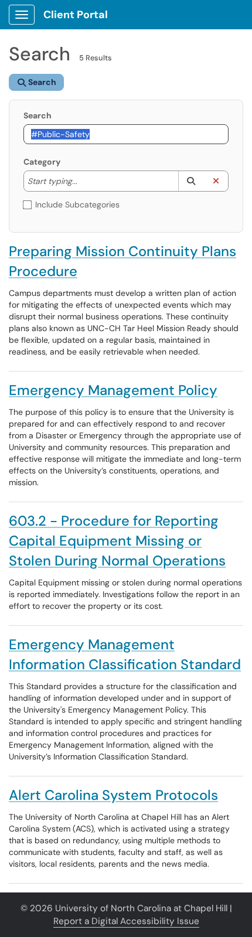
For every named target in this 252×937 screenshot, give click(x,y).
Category (41, 161)
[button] (190, 181)
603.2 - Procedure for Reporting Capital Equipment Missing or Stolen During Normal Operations (117, 541)
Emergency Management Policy (113, 390)
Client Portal (75, 15)
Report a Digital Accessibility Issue (126, 921)
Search (37, 115)
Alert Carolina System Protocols (113, 795)
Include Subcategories (77, 204)
